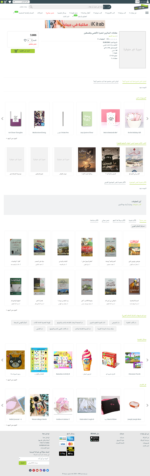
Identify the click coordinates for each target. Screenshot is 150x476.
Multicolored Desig (39, 133)
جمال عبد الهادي (134, 264)
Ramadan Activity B (63, 374)
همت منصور (110, 264)
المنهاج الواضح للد (15, 301)
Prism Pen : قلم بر (63, 133)
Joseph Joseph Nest (134, 419)
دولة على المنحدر (39, 261)
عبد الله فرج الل (39, 304)
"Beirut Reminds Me (111, 133)
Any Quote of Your (87, 133)
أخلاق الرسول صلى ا (87, 261)
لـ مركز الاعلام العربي (138, 226)
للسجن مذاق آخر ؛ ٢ (110, 174)
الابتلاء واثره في (63, 261)
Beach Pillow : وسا (111, 419)
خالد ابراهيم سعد (15, 264)
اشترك (22, 463)
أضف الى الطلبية (25, 51)
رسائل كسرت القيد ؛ (87, 174)
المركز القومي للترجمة (20, 322)
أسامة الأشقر (112, 36)
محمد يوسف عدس (86, 304)
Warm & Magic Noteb (39, 419)
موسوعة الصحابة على (15, 174)
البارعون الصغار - (86, 374)
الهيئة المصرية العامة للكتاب (42, 322)
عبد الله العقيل (110, 304)
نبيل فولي (86, 264)
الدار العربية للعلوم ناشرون (97, 322)
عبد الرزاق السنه (134, 304)
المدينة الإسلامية (134, 301)
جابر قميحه (62, 264)
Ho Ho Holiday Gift (134, 133)
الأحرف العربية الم (110, 374)
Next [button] (2, 118)
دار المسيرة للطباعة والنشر (83, 328)
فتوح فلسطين (39, 174)
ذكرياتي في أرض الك (110, 301)
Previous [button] (147, 118)
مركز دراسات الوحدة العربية (106, 328)
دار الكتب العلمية (131, 322)
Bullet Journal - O (15, 419)
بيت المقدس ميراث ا (63, 301)
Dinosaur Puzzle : (134, 374)
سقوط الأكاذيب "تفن (87, 301)
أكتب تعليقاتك (136, 204)
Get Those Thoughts (15, 133)
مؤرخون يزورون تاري (134, 261)
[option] (134, 118)
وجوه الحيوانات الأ (15, 374)
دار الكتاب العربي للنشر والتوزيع (59, 328)
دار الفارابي (39, 328)
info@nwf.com (44, 445)
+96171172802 (44, 443)
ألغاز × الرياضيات (15, 261)
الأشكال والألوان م (39, 374)
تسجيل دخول (143, 2)
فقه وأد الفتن (39, 301)
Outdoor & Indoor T (63, 419)
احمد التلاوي (39, 264)
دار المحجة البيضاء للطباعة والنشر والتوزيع (70, 322)
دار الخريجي (115, 322)
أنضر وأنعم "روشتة (111, 261)
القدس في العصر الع (134, 174)
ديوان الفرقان (63, 174)
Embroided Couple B (87, 419)
